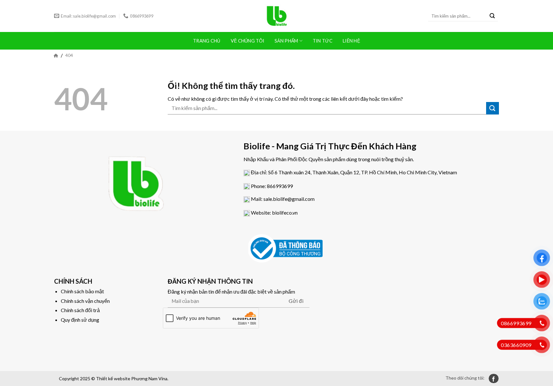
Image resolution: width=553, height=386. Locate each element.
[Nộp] (492, 16)
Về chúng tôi (247, 40)
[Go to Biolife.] (56, 55)
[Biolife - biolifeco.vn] (276, 16)
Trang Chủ (206, 40)
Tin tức (323, 40)
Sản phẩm (286, 40)
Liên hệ (351, 40)
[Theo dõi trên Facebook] (493, 378)
